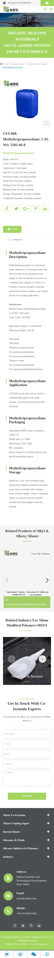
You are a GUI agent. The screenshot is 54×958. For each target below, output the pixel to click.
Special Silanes (17, 64)
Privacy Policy (21, 944)
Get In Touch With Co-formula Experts (27, 706)
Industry (8, 856)
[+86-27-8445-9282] (20, 954)
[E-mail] (6, 954)
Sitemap (9, 944)
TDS (14, 229)
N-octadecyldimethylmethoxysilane (25, 602)
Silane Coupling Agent (16, 823)
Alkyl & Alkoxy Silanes (37, 64)
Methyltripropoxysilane (13, 67)
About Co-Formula (14, 815)
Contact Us (17, 239)
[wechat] (33, 954)
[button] (47, 580)
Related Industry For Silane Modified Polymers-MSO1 (27, 622)
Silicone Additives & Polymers (20, 848)
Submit (27, 796)
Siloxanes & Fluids (14, 840)
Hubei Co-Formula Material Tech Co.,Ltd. (33, 937)
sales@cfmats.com (26, 898)
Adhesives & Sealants (27, 676)
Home (5, 64)
